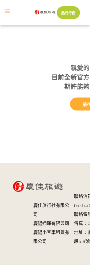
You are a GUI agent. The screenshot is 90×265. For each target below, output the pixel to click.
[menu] (7, 11)
